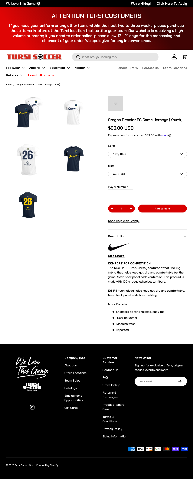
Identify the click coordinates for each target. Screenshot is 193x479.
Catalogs (70, 388)
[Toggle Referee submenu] (21, 75)
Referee (12, 75)
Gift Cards (71, 408)
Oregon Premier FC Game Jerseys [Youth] (38, 84)
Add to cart (162, 208)
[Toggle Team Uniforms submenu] (53, 75)
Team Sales (72, 380)
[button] (185, 57)
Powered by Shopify (47, 465)
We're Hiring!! (141, 4)
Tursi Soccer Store (25, 465)
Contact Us (150, 68)
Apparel (35, 68)
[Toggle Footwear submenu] (23, 68)
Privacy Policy (112, 429)
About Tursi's (128, 68)
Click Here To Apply (172, 4)
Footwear (13, 68)
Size (111, 165)
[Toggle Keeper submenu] (88, 68)
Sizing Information (115, 436)
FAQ (105, 377)
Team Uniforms (39, 75)
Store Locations (175, 68)
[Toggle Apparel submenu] (43, 68)
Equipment (57, 68)
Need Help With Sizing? (123, 221)
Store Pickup (111, 385)
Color (111, 145)
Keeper (79, 68)
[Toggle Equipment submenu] (68, 68)
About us (70, 365)
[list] (52, 159)
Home (9, 84)
